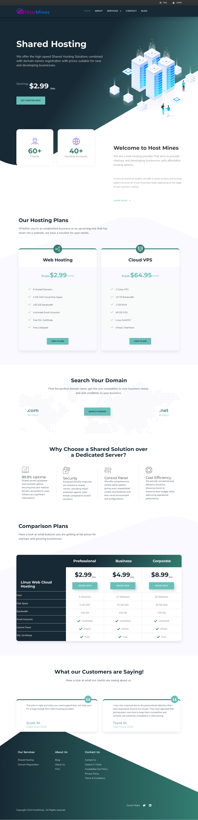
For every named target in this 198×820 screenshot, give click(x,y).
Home (87, 11)
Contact (131, 11)
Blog (144, 11)
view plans (140, 341)
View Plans (57, 341)
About (99, 11)
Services (112, 11)
